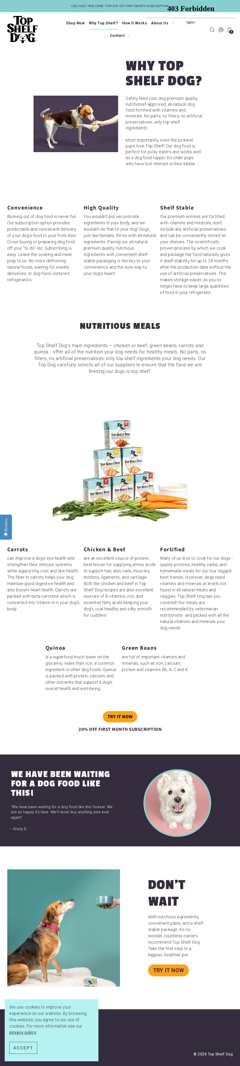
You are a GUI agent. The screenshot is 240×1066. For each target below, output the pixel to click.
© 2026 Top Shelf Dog (213, 1054)
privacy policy (22, 1032)
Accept (23, 1047)
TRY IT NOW (120, 716)
